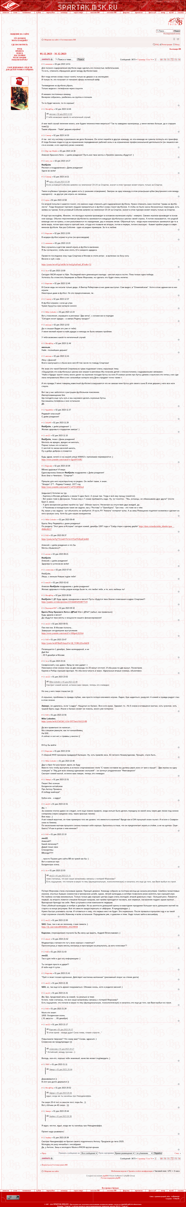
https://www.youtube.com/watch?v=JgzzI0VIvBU (62, 460)
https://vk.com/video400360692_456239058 (60, 927)
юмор (163, 12)
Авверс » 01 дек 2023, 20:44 (60, 1069)
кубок (38, 12)
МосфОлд (49, 109)
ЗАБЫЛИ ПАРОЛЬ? (19, 60)
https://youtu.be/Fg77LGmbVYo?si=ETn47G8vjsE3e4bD (65, 539)
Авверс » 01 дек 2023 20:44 (60, 1093)
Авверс (48, 779)
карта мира (78, 12)
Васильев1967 (51, 608)
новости (6, 12)
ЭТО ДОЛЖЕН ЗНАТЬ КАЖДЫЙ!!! (19, 39)
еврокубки (50, 12)
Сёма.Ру (176, 1199)
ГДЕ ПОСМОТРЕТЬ (19, 45)
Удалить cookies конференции (140, 1171)
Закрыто (43, 58)
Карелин (48, 233)
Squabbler (49, 410)
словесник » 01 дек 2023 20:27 (61, 1049)
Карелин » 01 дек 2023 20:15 (61, 1029)
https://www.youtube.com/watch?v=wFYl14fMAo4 (63, 487)
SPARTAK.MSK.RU (61, 1204)
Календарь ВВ (175, 49)
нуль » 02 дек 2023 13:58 (59, 182)
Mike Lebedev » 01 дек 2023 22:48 (63, 682)
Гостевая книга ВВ (68, 40)
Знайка (48, 1137)
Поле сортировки (106, 1153)
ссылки (181, 12)
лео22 (47, 435)
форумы (126, 12)
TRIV (47, 1064)
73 (176, 59)
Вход (177, 44)
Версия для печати (177, 38)
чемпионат (26, 12)
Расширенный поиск (171, 34)
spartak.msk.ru (127, 1204)
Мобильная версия (174, 38)
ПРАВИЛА (19, 51)
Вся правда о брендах (110, 1188)
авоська (48, 325)
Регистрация (167, 44)
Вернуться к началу (178, 105)
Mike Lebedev (51, 312)
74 (179, 59)
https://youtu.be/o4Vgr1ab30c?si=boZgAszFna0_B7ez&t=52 (66, 264)
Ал (46, 271)
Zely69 (48, 422)
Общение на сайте (51, 40)
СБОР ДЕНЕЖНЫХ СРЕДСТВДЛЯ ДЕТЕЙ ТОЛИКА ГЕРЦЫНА (19, 68)
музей (171, 12)
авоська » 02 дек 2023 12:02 (60, 114)
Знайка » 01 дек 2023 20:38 (60, 1116)
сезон (15, 12)
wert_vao (49, 161)
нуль (47, 200)
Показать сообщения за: (70, 1153)
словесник (49, 570)
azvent (48, 554)
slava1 (47, 939)
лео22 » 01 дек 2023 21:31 (60, 875)
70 (165, 59)
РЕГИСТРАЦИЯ (19, 58)
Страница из (144, 59)
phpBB (105, 1176)
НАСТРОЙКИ (19, 55)
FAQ (157, 44)
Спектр (48, 135)
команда (64, 12)
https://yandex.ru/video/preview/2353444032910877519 (64, 602)
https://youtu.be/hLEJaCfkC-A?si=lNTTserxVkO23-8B (64, 721)
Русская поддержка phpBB (110, 1178)
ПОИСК (19, 53)
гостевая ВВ (111, 12)
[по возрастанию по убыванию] (149, 1153)
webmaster (175, 1196)
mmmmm (49, 64)
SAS (47, 535)
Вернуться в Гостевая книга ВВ (55, 1165)
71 (168, 59)
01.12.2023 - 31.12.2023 (53, 53)
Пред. (44, 1153)
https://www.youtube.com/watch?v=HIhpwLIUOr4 (62, 633)
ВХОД (19, 49)
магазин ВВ (95, 12)
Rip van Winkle (51, 151)
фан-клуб (152, 12)
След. (177, 1153)
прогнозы (139, 12)
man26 (48, 582)
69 (161, 59)
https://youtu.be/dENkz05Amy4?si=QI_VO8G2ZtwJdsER (65, 643)
